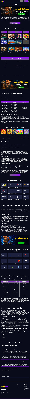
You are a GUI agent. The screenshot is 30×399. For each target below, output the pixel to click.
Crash (18, 31)
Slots (25, 31)
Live (10, 31)
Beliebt (3, 31)
